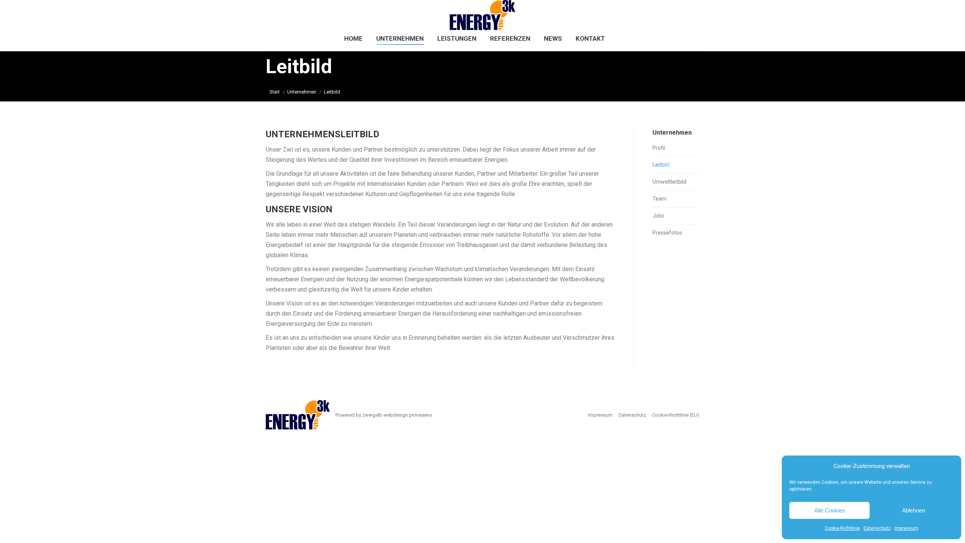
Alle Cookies (829, 510)
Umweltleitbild (669, 182)
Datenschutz (877, 528)
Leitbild (661, 165)
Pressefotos (667, 233)
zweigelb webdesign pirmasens (397, 415)
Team (659, 199)
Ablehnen (913, 510)
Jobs (658, 216)
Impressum (906, 528)
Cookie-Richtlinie (842, 528)
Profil (659, 148)
